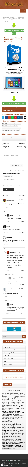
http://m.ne (19, 292)
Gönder (8, 189)
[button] (3, 465)
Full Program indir (10, 350)
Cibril (5, 108)
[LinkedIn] (18, 117)
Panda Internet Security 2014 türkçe (11, 130)
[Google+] (9, 117)
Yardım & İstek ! (8, 364)
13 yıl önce (20, 199)
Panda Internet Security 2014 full (10, 126)
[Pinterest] (15, 117)
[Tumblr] (21, 117)
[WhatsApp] (12, 117)
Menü (23, 11)
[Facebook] (6, 117)
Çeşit (5, 361)
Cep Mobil (7, 355)
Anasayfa (7, 347)
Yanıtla (22, 208)
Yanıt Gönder (15, 165)
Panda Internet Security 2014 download (11, 123)
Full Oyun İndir (9, 358)
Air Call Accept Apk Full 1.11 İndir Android (7, 146)
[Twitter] (3, 117)
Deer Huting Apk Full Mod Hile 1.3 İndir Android (20, 146)
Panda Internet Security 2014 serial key (11, 128)
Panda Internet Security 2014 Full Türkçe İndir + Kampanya (13, 20)
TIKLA (14, 94)
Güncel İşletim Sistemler (11, 353)
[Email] (25, 117)
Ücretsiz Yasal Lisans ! (16, 18)
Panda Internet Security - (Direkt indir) (14, 103)
